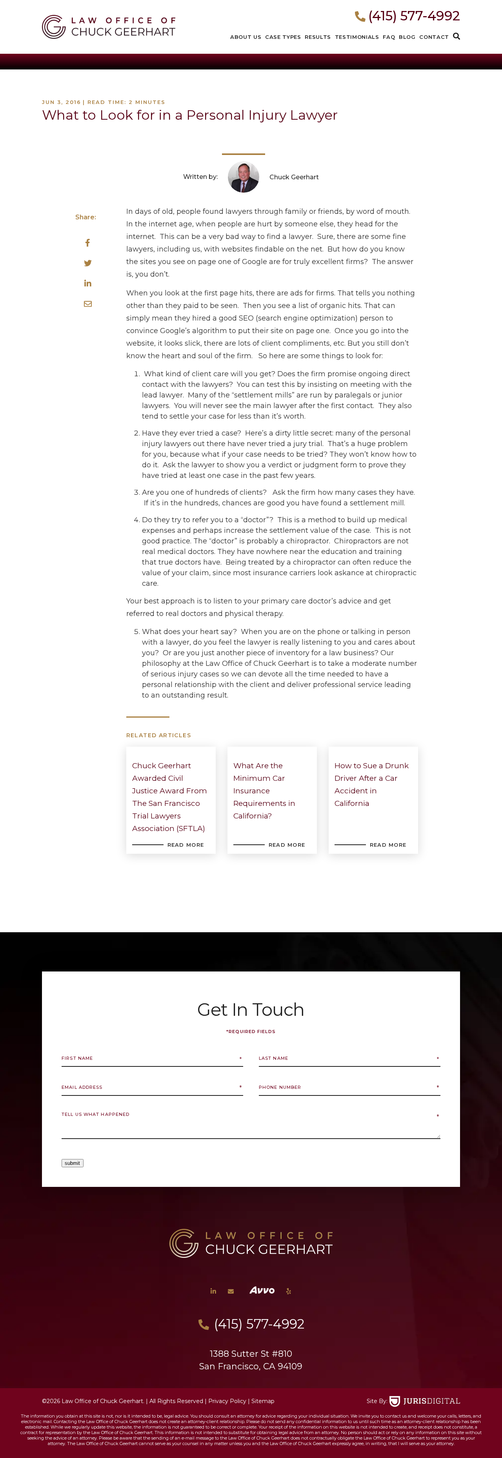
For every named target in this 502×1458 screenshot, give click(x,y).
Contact (434, 37)
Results (318, 37)
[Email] (88, 304)
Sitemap (263, 1401)
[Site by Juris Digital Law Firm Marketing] (424, 1401)
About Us (245, 37)
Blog (407, 37)
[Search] (456, 36)
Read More (185, 845)
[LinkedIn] (87, 284)
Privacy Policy (227, 1401)
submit (72, 1163)
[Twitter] (88, 264)
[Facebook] (87, 243)
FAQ (389, 37)
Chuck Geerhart (294, 177)
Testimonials (357, 37)
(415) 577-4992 (414, 16)
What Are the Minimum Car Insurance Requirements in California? (264, 790)
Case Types (283, 37)
